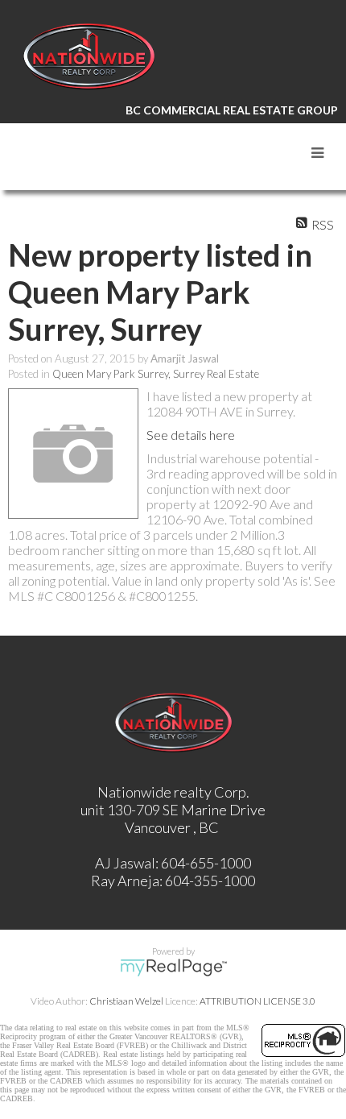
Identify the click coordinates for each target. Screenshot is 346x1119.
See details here (190, 434)
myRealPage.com (173, 967)
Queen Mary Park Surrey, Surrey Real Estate (155, 373)
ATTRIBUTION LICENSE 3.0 (257, 1001)
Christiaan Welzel (126, 1001)
